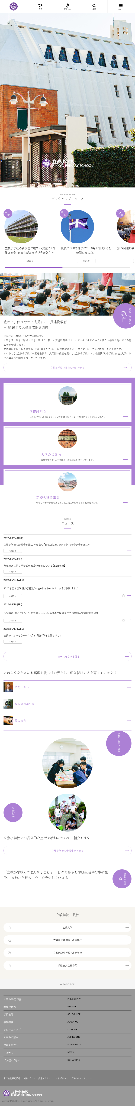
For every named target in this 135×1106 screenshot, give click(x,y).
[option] (67, 100)
